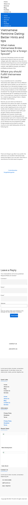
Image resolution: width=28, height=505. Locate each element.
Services (6, 6)
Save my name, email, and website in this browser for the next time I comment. (12, 311)
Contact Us (7, 12)
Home (6, 2)
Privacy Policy (7, 413)
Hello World (4, 466)
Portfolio (6, 10)
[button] (14, 14)
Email (3, 295)
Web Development (6, 447)
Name (3, 287)
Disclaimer (6, 415)
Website (3, 303)
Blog (5, 8)
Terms (5, 417)
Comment (4, 278)
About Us (7, 4)
